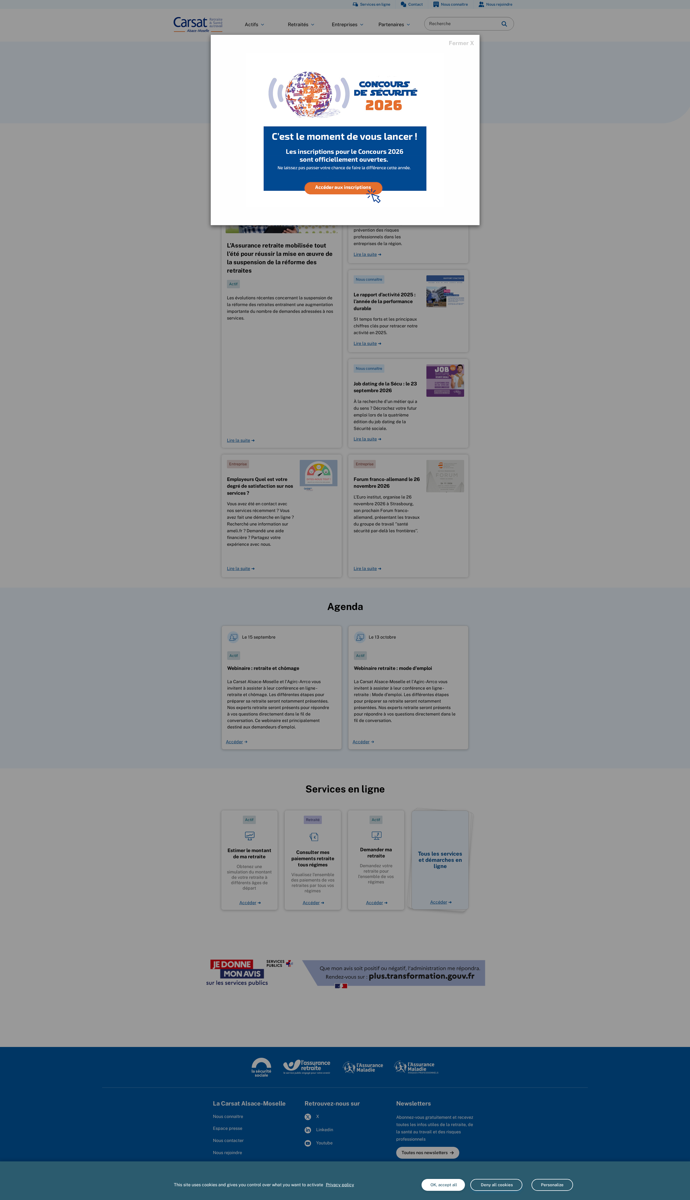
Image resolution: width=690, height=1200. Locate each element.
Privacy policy (340, 1184)
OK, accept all (443, 1184)
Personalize (552, 1184)
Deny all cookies (496, 1184)
